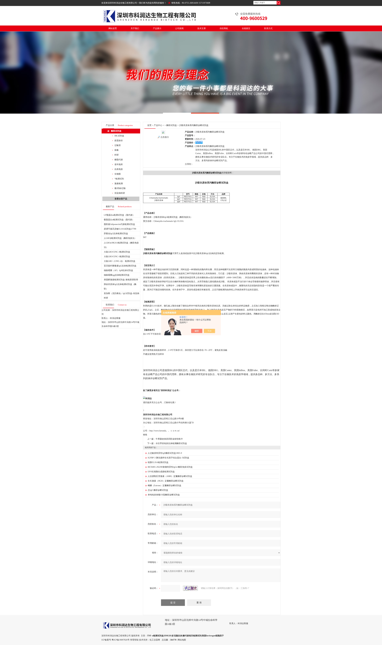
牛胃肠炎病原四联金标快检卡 (169, 439)
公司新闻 (179, 28)
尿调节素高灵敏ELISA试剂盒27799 (120, 229)
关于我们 (135, 28)
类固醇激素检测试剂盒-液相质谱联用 (121, 280)
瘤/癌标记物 (119, 188)
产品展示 (157, 28)
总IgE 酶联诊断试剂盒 (158, 490)
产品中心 (158, 125)
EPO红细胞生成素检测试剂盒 (161, 472)
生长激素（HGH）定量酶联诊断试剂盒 (166, 481)
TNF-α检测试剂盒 (155, 636)
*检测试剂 (119, 179)
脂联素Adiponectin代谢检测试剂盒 (119, 224)
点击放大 (165, 137)
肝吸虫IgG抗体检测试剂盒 (116, 233)
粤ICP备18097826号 (121, 640)
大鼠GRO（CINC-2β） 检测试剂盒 (119, 261)
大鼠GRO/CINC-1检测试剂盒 (117, 256)
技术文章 (201, 28)
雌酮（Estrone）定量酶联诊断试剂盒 (164, 485)
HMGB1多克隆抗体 (173, 636)
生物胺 (117, 174)
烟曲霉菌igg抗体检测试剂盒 (117, 275)
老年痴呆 (118, 164)
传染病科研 (119, 193)
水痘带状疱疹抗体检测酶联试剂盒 (171, 443)
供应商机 (224, 28)
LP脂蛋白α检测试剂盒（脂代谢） (119, 215)
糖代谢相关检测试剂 (192, 636)
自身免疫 (118, 169)
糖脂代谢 (118, 160)
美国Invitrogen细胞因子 (213, 636)
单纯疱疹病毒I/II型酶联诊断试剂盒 (164, 495)
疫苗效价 (118, 140)
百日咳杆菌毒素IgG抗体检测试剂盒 (120, 266)
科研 (116, 155)
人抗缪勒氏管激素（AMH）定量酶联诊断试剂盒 (170, 476)
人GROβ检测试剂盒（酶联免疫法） (120, 238)
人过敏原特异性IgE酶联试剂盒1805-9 (165, 453)
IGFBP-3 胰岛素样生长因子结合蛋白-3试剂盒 (168, 458)
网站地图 (182, 640)
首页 (149, 125)
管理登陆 (134, 640)
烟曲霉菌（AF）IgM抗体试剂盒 (118, 270)
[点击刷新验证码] (190, 588)
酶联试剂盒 (116, 131)
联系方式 (268, 28)
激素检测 (118, 183)
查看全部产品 (121, 199)
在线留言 (246, 28)
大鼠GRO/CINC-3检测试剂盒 (117, 252)
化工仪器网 (155, 640)
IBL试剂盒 (119, 136)
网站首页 (112, 28)
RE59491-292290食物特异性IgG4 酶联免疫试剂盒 (170, 467)
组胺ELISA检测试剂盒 (158, 462)
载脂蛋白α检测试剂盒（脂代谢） (119, 220)
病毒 (116, 150)
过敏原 (117, 145)
